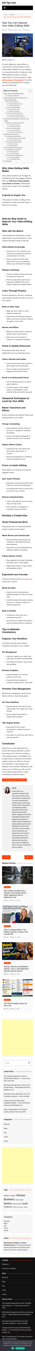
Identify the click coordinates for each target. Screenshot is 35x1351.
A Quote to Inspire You (13, 95)
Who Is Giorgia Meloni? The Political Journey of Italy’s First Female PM (16, 932)
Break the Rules (14, 144)
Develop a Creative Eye (11, 134)
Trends (6, 1141)
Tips (5, 1132)
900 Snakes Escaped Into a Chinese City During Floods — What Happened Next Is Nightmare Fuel (17, 1087)
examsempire (19, 1200)
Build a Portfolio (14, 145)
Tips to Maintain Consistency (13, 147)
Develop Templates (14, 153)
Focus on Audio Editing (13, 128)
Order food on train (18, 1207)
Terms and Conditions (9, 1268)
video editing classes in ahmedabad (15, 780)
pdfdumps (26, 1207)
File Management (13, 151)
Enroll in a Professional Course (17, 116)
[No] (33, 1345)
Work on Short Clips (14, 109)
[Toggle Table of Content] (29, 91)
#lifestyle (20, 1195)
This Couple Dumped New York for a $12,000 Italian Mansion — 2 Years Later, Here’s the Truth (17, 1078)
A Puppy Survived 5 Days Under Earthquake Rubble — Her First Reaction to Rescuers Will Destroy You (17, 1103)
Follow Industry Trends (15, 140)
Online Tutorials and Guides (16, 115)
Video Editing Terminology (15, 103)
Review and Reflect (15, 111)
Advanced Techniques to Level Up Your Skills (16, 120)
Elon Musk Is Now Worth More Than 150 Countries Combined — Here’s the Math (17, 1095)
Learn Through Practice (13, 107)
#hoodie (12, 1195)
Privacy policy (20, 1348)
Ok (13, 1348)
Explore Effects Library (15, 126)
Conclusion (8, 161)
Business (27, 30)
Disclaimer (5, 1264)
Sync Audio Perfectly (15, 130)
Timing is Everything (15, 124)
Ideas (5, 1128)
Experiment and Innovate (14, 142)
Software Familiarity (15, 105)
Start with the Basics (12, 102)
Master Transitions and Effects (15, 123)
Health (25, 1203)
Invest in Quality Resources (15, 113)
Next (27, 857)
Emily (5, 30)
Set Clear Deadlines (14, 157)
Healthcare (8, 1207)
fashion (8, 1203)
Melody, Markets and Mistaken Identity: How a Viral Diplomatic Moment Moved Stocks (16, 969)
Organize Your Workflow (14, 149)
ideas (30, 579)
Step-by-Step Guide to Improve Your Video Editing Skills (15, 99)
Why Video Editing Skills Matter (14, 93)
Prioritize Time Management (15, 155)
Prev (7, 857)
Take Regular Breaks (15, 159)
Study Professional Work (14, 136)
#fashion (6, 1195)
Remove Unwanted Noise (16, 132)
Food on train (17, 1204)
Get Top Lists (9, 2)
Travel (6, 1137)
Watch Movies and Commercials (18, 138)
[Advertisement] (17, 1037)
